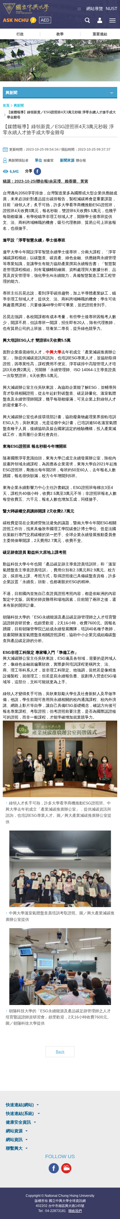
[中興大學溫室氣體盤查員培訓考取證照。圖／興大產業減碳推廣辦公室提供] (60, 869)
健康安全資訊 (18, 1122)
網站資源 (14, 1130)
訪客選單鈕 (100, 20)
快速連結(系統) (20, 1113)
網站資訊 (14, 1139)
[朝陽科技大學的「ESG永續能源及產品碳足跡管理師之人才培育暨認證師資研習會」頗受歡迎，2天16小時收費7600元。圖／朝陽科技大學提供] (60, 966)
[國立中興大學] (26, 8)
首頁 (6, 105)
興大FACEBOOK (54, 1168)
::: (79, 8)
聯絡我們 (75, 1211)
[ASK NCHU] (19, 20)
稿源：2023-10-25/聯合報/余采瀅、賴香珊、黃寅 (45, 181)
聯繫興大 (14, 1148)
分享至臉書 (37, 171)
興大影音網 (66, 1168)
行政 (20, 34)
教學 (60, 34)
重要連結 (100, 34)
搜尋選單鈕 (87, 20)
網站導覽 (94, 8)
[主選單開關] (112, 20)
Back (60, 1051)
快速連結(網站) (20, 1104)
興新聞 (19, 105)
